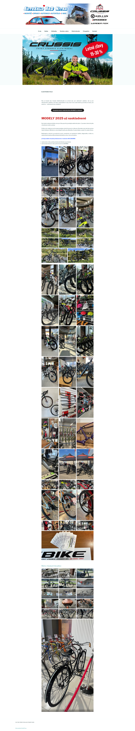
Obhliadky (54, 31)
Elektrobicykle (76, 31)
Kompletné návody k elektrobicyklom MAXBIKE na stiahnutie (67, 110)
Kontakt (94, 31)
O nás (39, 31)
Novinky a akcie (64, 31)
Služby (46, 31)
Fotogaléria (86, 31)
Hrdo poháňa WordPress (20, 728)
